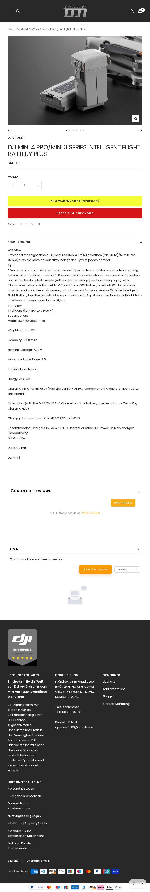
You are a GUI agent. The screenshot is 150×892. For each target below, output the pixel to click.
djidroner (16, 138)
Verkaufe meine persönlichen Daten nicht (26, 833)
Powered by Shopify (37, 861)
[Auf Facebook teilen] (21, 224)
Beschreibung (19, 242)
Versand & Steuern (21, 789)
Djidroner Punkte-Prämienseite (20, 845)
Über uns (109, 681)
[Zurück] (9, 130)
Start (11, 29)
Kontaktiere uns (114, 689)
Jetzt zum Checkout (75, 213)
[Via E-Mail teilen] (39, 224)
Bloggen (108, 696)
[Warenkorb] (140, 11)
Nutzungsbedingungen (24, 816)
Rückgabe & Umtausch (24, 796)
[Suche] (18, 11)
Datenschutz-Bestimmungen (19, 805)
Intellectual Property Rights (27, 823)
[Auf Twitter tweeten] (32, 224)
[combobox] (127, 569)
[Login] (132, 11)
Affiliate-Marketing (116, 704)
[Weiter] (140, 130)
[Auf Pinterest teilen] (26, 224)
